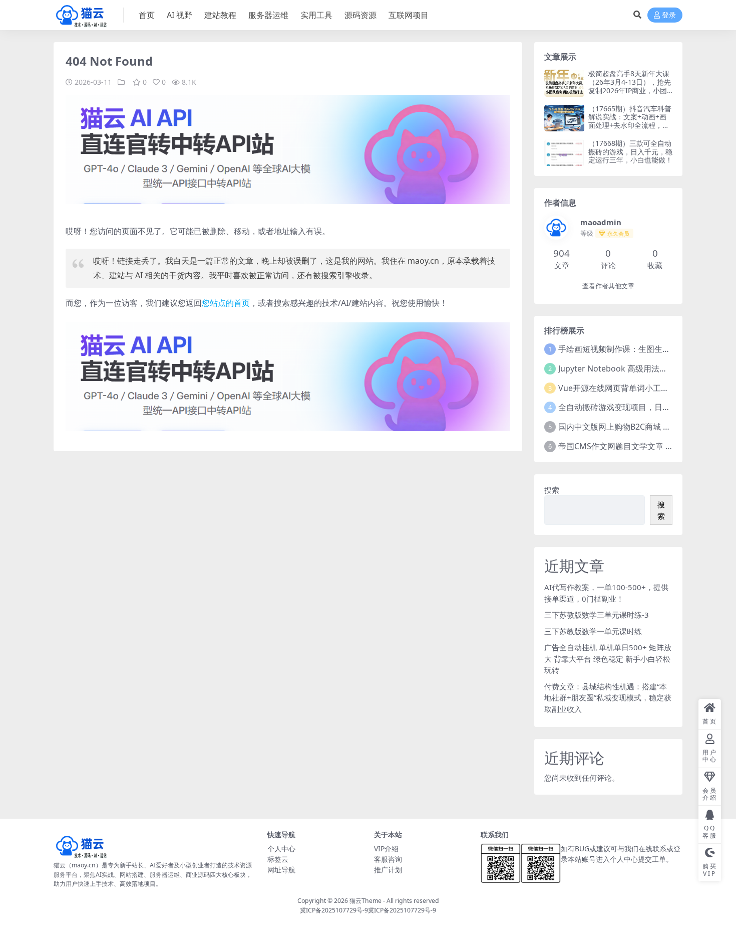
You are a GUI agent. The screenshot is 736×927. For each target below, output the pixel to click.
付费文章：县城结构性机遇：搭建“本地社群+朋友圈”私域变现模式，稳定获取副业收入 (607, 697)
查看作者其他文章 (608, 286)
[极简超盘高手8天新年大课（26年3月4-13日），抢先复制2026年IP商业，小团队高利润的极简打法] (564, 83)
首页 (147, 15)
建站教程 (220, 15)
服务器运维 (268, 15)
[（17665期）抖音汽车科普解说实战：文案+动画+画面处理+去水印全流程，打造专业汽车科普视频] (564, 118)
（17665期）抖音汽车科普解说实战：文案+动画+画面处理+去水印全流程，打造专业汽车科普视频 (629, 121)
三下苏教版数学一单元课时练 (593, 631)
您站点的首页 (226, 302)
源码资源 (360, 15)
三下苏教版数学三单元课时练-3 (596, 615)
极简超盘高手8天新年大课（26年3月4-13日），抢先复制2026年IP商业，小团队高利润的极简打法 (629, 86)
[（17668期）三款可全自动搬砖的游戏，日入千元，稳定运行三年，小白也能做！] (564, 152)
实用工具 (316, 15)
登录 (669, 15)
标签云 (277, 859)
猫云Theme (365, 900)
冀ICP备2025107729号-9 (334, 910)
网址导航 (281, 869)
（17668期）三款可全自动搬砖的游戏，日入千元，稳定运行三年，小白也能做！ (630, 151)
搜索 (551, 490)
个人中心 (281, 848)
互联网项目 (409, 15)
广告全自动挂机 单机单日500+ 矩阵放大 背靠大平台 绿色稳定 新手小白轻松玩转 (607, 658)
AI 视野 (179, 15)
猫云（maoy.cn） (78, 865)
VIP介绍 (386, 848)
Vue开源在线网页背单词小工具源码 (621, 388)
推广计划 (388, 869)
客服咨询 (388, 859)
